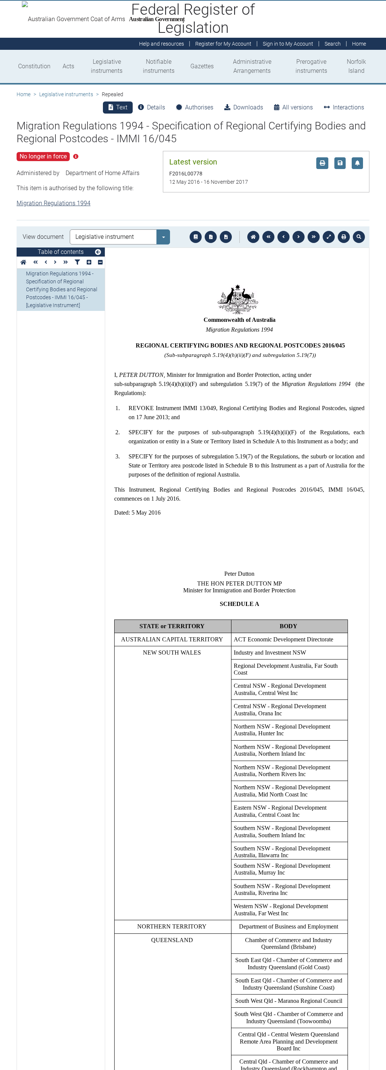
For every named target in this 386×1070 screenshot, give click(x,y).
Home (24, 94)
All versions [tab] (297, 107)
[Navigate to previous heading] (46, 262)
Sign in (288, 44)
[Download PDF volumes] (211, 237)
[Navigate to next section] (299, 237)
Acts (68, 66)
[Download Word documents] (226, 237)
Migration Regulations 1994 (53, 203)
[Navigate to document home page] (23, 262)
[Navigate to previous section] (283, 237)
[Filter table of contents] (77, 262)
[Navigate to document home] (253, 237)
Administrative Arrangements (252, 66)
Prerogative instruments (311, 66)
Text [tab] (121, 107)
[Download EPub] (196, 237)
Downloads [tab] (248, 107)
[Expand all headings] (89, 262)
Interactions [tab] (348, 107)
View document (43, 236)
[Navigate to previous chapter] (268, 237)
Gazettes (202, 66)
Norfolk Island (356, 66)
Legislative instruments (107, 66)
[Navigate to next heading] (55, 262)
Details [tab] (156, 107)
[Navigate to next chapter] (314, 237)
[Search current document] (359, 237)
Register (223, 44)
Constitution (34, 66)
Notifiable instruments (159, 66)
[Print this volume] (344, 237)
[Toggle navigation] (98, 252)
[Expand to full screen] (329, 237)
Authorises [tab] (199, 107)
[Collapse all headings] (100, 262)
